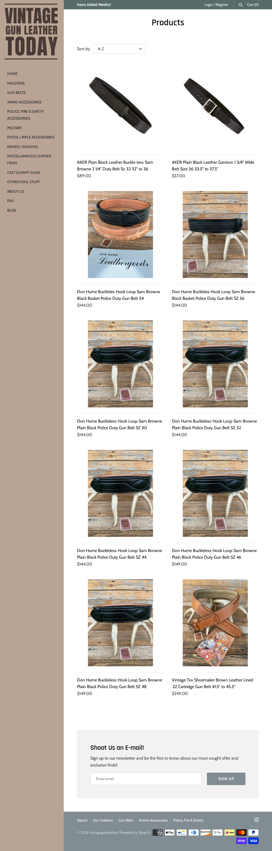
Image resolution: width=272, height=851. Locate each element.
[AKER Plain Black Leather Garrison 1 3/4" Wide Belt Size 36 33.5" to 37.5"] (215, 105)
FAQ (10, 201)
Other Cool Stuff (23, 182)
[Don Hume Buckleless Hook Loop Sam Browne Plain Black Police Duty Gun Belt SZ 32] (215, 364)
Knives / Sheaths (22, 147)
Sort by (83, 48)
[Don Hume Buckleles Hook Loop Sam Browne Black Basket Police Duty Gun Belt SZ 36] (215, 234)
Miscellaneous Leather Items (29, 159)
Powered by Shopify (134, 832)
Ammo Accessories (24, 102)
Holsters (16, 83)
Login (209, 4)
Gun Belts (16, 92)
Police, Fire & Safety (188, 820)
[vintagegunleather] (32, 32)
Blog (11, 210)
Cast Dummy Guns (23, 172)
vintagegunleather (104, 832)
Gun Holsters (103, 820)
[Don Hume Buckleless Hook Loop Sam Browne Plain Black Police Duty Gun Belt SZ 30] (120, 364)
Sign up (226, 778)
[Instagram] (256, 820)
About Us (15, 191)
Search (82, 820)
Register (222, 4)
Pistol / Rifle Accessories (30, 137)
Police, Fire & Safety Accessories (25, 114)
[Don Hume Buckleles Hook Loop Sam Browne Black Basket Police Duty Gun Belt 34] (120, 234)
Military (14, 128)
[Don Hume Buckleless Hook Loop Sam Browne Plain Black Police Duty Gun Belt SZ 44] (120, 493)
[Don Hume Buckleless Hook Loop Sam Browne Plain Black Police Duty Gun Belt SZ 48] (120, 622)
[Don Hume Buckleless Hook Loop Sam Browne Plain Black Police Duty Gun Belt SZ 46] (215, 493)
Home (12, 73)
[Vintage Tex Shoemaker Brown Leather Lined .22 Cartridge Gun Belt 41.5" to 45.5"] (215, 622)
